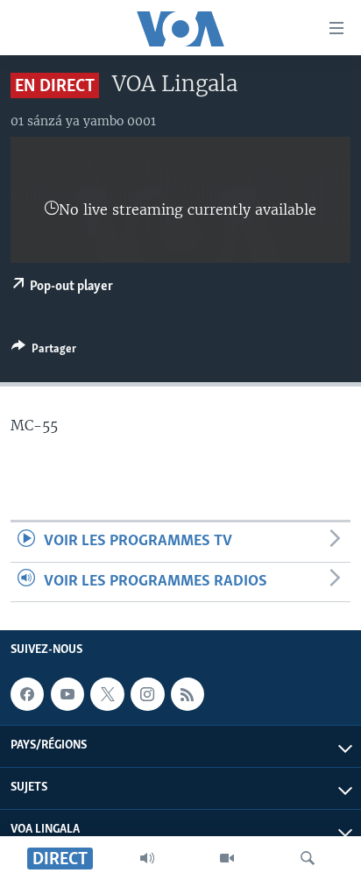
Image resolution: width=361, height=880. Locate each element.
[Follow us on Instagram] (147, 694)
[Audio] (147, 858)
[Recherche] (307, 858)
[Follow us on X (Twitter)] (107, 694)
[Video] (227, 858)
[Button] (43, 351)
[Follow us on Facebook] (27, 694)
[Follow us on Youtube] (67, 694)
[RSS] (187, 694)
